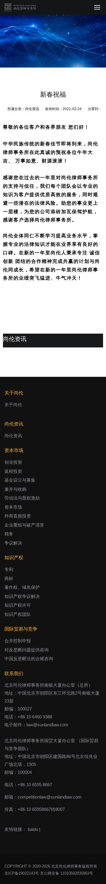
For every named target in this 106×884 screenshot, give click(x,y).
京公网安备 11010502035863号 (66, 873)
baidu (33, 829)
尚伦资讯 (32, 109)
